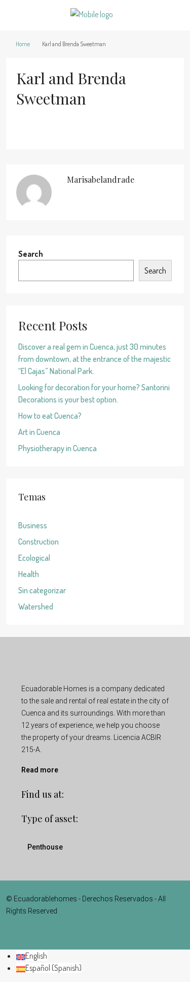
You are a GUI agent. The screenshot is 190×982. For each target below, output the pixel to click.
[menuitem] (31, 956)
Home (23, 44)
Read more (39, 770)
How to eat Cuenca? (50, 416)
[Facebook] (77, 931)
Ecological (34, 558)
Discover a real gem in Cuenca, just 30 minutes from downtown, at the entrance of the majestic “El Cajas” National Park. (94, 359)
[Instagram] (95, 931)
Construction (38, 541)
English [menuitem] (36, 956)
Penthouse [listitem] (45, 847)
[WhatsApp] (113, 931)
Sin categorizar (42, 590)
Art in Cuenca (39, 432)
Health (28, 574)
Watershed (35, 606)
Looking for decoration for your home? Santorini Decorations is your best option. (94, 393)
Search (30, 254)
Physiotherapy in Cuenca (57, 448)
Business (32, 525)
